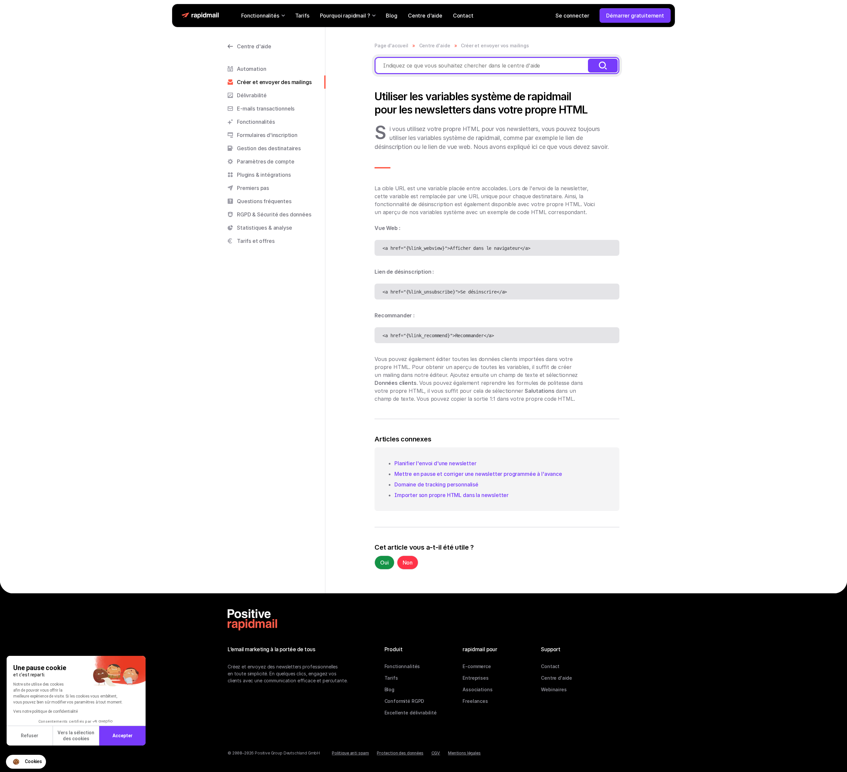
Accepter (122, 735)
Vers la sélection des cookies (76, 735)
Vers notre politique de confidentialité (45, 711)
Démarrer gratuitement (635, 15)
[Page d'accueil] (252, 619)
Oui (384, 562)
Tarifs (302, 15)
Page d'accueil (391, 45)
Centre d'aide (425, 15)
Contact (463, 15)
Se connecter (572, 15)
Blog (391, 15)
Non (408, 562)
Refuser (29, 735)
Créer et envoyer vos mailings (495, 45)
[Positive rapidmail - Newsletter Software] (200, 15)
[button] (26, 762)
